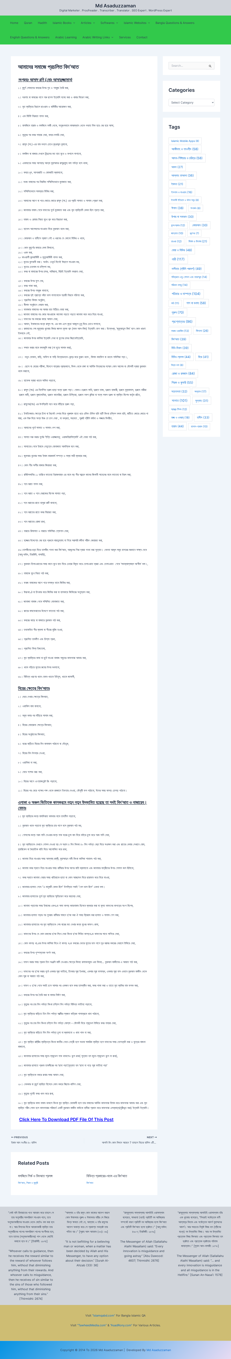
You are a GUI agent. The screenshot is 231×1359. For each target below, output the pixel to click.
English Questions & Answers (29, 37)
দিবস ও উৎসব (198, 241)
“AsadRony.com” (121, 1325)
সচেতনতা (179, 391)
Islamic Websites (135, 23)
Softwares (107, 23)
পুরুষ (178, 312)
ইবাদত (177, 184)
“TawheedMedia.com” (92, 1325)
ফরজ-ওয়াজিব (180, 331)
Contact (141, 37)
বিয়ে (203, 357)
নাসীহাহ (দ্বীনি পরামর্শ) (187, 269)
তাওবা (176, 241)
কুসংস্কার (178, 225)
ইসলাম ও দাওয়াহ (181, 192)
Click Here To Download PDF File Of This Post (66, 1119)
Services (125, 37)
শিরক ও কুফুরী (32, 1182)
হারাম (177, 426)
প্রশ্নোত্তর (182, 322)
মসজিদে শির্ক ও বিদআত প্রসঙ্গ (35, 1176)
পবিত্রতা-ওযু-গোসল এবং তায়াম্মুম (189, 277)
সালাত (180, 400)
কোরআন (200, 225)
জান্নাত (177, 233)
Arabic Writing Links (96, 37)
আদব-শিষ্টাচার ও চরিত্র (187, 158)
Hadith (42, 23)
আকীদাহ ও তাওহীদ (185, 149)
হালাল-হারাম (199, 426)
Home (14, 23)
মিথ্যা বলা (177, 364)
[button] (73, 23)
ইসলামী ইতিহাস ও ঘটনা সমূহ (185, 200)
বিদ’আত (21, 1182)
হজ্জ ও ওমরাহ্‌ (180, 417)
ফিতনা (202, 331)
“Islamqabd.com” (103, 1315)
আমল (177, 167)
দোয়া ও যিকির (182, 250)
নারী (178, 259)
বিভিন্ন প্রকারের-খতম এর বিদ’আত (106, 1176)
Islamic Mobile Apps (185, 140)
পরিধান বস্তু (179, 285)
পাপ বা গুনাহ (196, 303)
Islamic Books (62, 23)
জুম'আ (194, 233)
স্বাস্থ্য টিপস (179, 409)
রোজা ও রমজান (183, 373)
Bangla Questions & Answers (175, 23)
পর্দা (175, 303)
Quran (28, 23)
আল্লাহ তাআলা (182, 175)
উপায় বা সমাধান (182, 216)
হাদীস (203, 417)
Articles (86, 23)
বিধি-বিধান (180, 348)
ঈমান (177, 208)
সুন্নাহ (201, 400)
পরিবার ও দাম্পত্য (186, 294)
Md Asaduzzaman (115, 5)
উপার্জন (196, 208)
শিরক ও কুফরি (182, 382)
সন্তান (200, 391)
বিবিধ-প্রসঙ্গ (181, 357)
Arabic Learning (66, 37)
